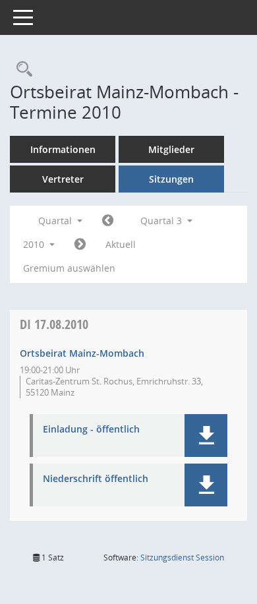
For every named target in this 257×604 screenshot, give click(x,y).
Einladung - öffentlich (91, 429)
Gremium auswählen (69, 268)
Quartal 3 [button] (162, 220)
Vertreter (63, 179)
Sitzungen (171, 179)
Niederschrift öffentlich (95, 479)
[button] (206, 435)
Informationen (63, 149)
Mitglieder (171, 149)
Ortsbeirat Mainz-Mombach (82, 353)
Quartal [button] (56, 220)
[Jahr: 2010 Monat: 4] (107, 221)
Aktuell (120, 244)
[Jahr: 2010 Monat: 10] (80, 245)
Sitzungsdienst (182, 557)
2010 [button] (35, 244)
